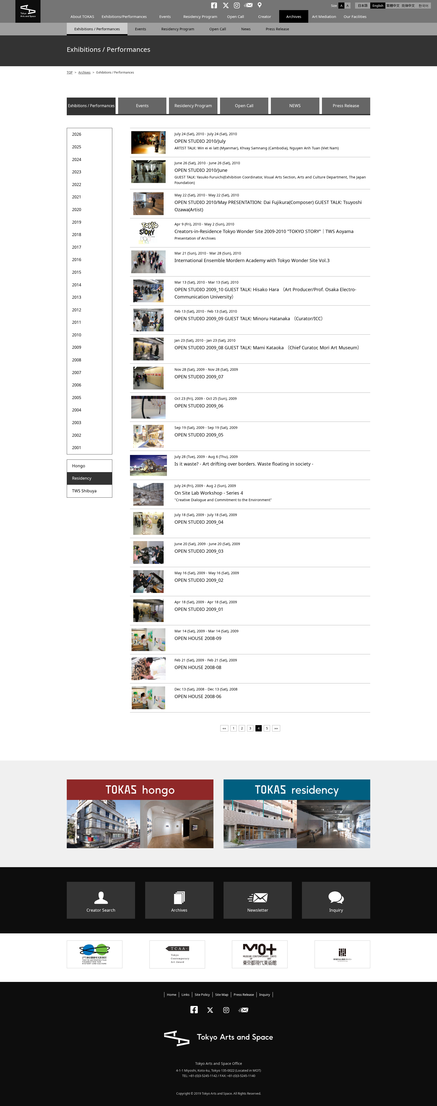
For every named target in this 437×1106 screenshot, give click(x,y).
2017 (76, 247)
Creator (264, 16)
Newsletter (257, 910)
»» (276, 728)
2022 (76, 184)
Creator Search (100, 910)
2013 (76, 297)
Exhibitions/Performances (124, 16)
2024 (76, 159)
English (378, 5)
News (246, 29)
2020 (76, 209)
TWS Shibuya (84, 491)
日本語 (363, 5)
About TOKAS (82, 16)
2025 (76, 147)
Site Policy (202, 994)
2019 (76, 222)
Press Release (277, 29)
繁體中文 (393, 5)
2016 (76, 259)
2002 (76, 435)
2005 (76, 397)
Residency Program (200, 16)
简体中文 (408, 5)
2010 (76, 335)
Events (165, 16)
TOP (70, 72)
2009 (76, 347)
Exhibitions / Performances (97, 29)
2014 (76, 285)
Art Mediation (324, 16)
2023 (76, 172)
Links (185, 994)
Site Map (221, 994)
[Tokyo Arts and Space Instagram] (227, 1006)
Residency (81, 478)
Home (171, 994)
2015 (76, 272)
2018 (76, 234)
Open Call (235, 16)
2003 (76, 422)
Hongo (78, 466)
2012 (76, 310)
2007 (76, 372)
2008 (76, 360)
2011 (76, 322)
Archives (293, 16)
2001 (76, 447)
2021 (76, 197)
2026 (76, 134)
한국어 (423, 5)
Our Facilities (355, 16)
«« (224, 728)
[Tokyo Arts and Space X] (211, 1006)
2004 (76, 410)
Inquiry (336, 910)
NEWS (295, 105)
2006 (76, 385)
